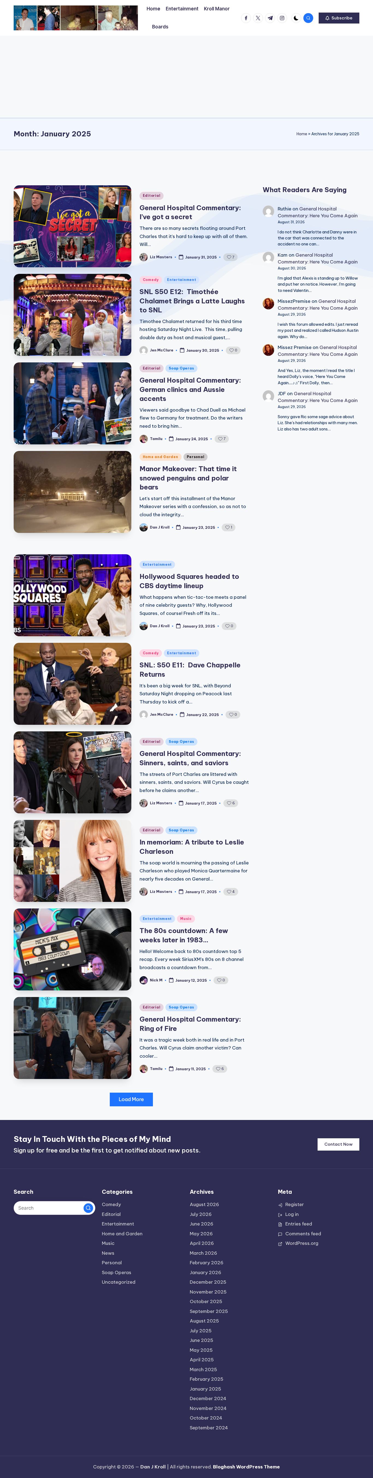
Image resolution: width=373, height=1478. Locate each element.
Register (294, 1204)
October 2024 (206, 1418)
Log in (292, 1214)
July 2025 (201, 1331)
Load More (131, 1099)
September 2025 (209, 1311)
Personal (196, 457)
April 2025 (202, 1360)
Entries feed (298, 1224)
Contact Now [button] (338, 1144)
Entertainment (181, 280)
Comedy (151, 280)
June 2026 (201, 1224)
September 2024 (209, 1428)
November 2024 (208, 1408)
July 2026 (201, 1214)
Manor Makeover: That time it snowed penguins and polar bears (188, 478)
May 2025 (201, 1350)
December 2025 (208, 1282)
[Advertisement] (186, 77)
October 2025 (206, 1301)
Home (302, 133)
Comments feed (303, 1234)
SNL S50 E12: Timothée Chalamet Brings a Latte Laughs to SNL (192, 301)
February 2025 (206, 1379)
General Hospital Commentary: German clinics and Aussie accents (190, 389)
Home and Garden (160, 457)
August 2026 (204, 1204)
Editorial (151, 195)
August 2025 (204, 1321)
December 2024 (208, 1398)
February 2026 (206, 1263)
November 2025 (208, 1292)
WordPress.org (301, 1243)
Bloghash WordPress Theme (246, 1467)
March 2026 (203, 1253)
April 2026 (202, 1243)
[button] (339, 18)
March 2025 (203, 1369)
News (108, 1253)
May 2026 (201, 1234)
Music (186, 919)
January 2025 (205, 1389)
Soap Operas (181, 368)
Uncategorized (118, 1282)
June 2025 (201, 1340)
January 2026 (205, 1272)
